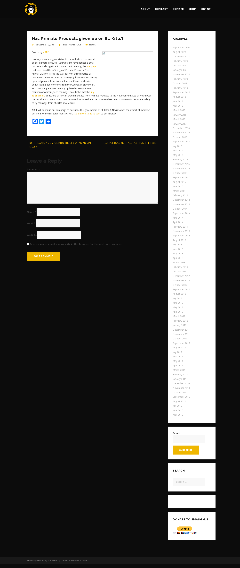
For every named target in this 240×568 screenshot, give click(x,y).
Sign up (206, 9)
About (145, 9)
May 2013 (178, 253)
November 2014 (181, 204)
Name (31, 212)
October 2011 (180, 338)
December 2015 (181, 163)
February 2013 (180, 266)
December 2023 (181, 56)
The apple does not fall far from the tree (128, 142)
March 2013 (179, 262)
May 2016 (178, 154)
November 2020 (181, 74)
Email (31, 223)
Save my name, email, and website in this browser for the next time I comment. (77, 244)
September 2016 (181, 141)
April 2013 (178, 257)
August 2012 (179, 293)
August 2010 (179, 401)
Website (32, 234)
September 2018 (181, 92)
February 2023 (180, 60)
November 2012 (181, 280)
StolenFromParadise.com (86, 113)
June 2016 (178, 150)
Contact (161, 9)
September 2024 (181, 47)
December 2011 (181, 329)
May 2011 (178, 360)
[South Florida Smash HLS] (31, 8)
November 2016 (181, 132)
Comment (33, 169)
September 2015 (181, 177)
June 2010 (178, 410)
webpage (91, 66)
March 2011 (179, 369)
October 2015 (180, 172)
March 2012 (179, 316)
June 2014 (178, 217)
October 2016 (180, 137)
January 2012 (179, 325)
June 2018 (178, 101)
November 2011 (181, 334)
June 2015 (178, 186)
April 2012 (178, 311)
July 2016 (177, 146)
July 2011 (177, 352)
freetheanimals (71, 44)
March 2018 (179, 110)
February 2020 (180, 78)
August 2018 (179, 96)
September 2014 (181, 213)
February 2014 (180, 226)
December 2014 (181, 199)
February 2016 (180, 159)
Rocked (72, 560)
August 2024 (179, 51)
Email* (176, 433)
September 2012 (181, 289)
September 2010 (181, 396)
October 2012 (180, 284)
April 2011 (178, 365)
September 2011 (181, 343)
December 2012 (181, 275)
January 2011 (179, 378)
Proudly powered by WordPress (43, 560)
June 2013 (178, 249)
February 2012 (180, 320)
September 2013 (181, 235)
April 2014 (178, 222)
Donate (178, 9)
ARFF (46, 52)
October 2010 (180, 392)
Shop (192, 9)
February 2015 (180, 195)
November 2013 (181, 231)
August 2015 (179, 181)
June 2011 (178, 356)
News (92, 44)
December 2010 (181, 383)
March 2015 (179, 190)
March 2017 (179, 119)
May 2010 (178, 414)
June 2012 (178, 302)
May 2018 (178, 105)
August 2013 (179, 240)
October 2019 (180, 83)
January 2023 (179, 65)
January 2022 (179, 69)
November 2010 (181, 387)
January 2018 (179, 114)
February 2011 (180, 374)
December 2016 (181, 128)
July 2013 (177, 244)
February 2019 (180, 87)
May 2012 (178, 307)
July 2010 (177, 405)
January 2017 (179, 123)
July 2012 (177, 298)
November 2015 (181, 168)
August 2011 (179, 347)
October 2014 (180, 208)
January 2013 (179, 271)
